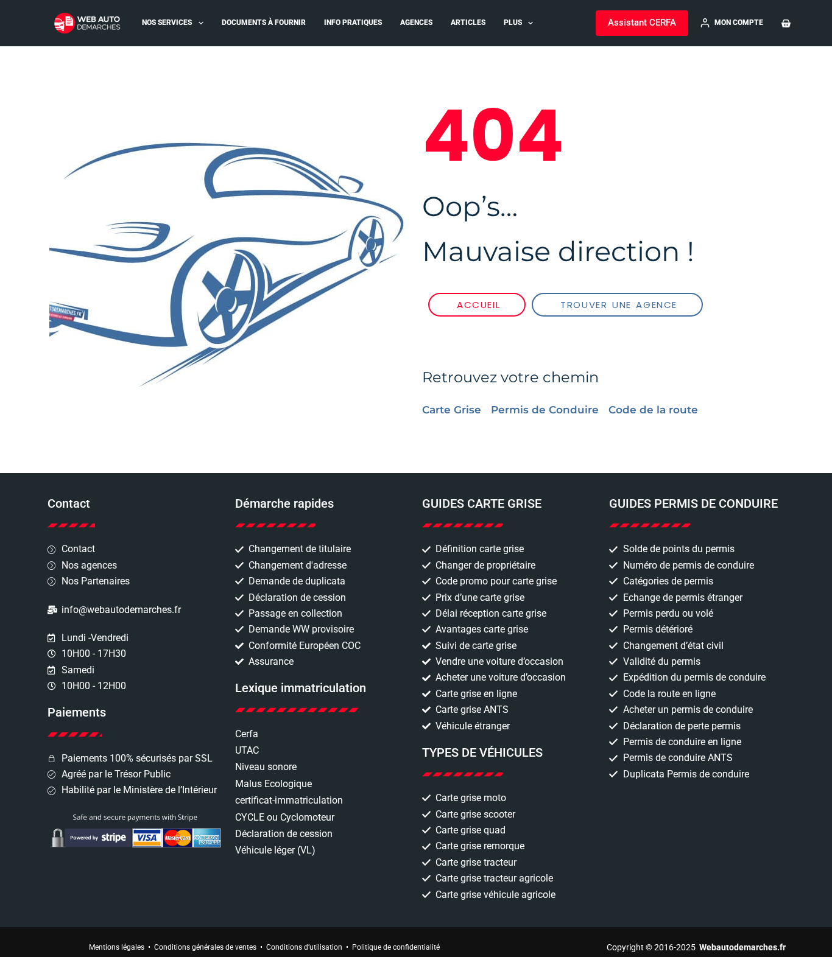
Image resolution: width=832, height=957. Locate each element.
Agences (416, 22)
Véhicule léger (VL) (275, 850)
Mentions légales (116, 947)
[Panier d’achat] (786, 23)
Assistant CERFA (642, 22)
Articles (468, 22)
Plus (513, 22)
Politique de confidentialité (396, 947)
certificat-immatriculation (289, 800)
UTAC (247, 750)
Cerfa (246, 734)
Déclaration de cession (284, 834)
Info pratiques (353, 22)
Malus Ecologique (273, 784)
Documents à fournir (264, 22)
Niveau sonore (266, 767)
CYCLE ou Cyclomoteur (284, 817)
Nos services (167, 22)
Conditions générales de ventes (205, 947)
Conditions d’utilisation (304, 947)
